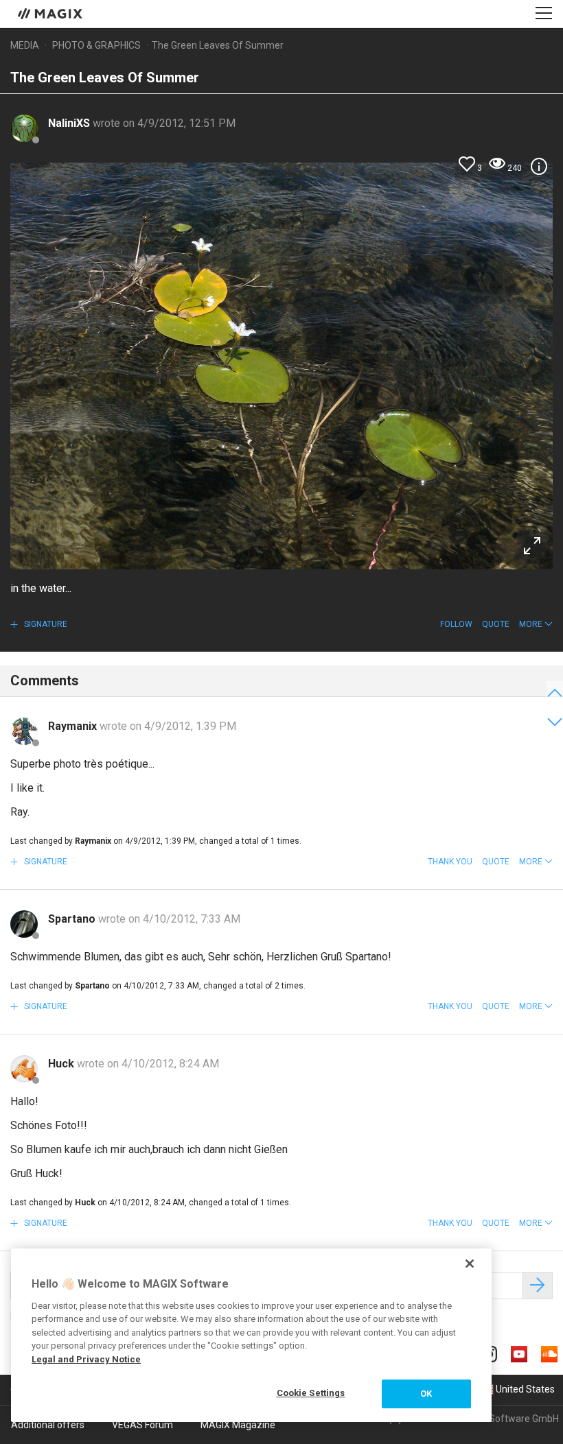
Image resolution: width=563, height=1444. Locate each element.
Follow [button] (456, 624)
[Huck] (24, 1068)
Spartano (73, 918)
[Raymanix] (24, 731)
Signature (44, 624)
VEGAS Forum (142, 1424)
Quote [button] (495, 624)
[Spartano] (24, 924)
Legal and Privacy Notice (86, 1359)
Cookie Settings (311, 1393)
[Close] (470, 1263)
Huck (62, 1063)
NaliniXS (70, 123)
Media (24, 45)
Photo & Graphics (96, 45)
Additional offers (47, 1424)
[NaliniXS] (24, 128)
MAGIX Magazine (237, 1424)
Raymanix (74, 726)
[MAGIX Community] (51, 13)
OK (426, 1393)
